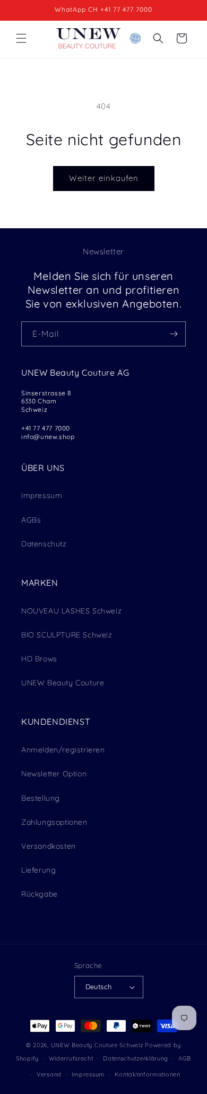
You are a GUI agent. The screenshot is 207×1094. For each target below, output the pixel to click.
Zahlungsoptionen (54, 822)
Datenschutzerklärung (135, 1058)
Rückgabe (39, 894)
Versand (49, 1074)
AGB (184, 1058)
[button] (21, 38)
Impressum (41, 495)
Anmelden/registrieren (63, 750)
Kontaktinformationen (147, 1074)
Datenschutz (44, 544)
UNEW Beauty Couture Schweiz (97, 1045)
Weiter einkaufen (104, 178)
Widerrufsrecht (71, 1058)
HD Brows (39, 659)
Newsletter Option (54, 773)
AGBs (31, 520)
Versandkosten (48, 846)
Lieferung (38, 870)
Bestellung (40, 798)
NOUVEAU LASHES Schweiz (71, 611)
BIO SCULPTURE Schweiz (67, 635)
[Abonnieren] (173, 333)
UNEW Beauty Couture (62, 682)
